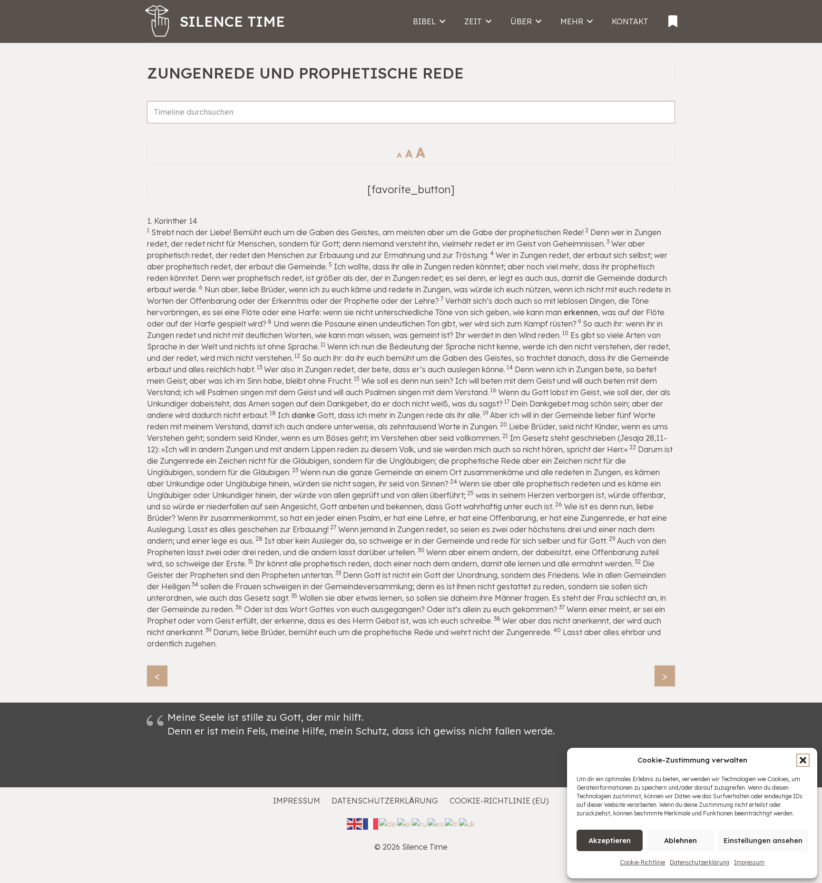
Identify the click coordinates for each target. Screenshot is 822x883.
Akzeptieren (609, 840)
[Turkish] (452, 823)
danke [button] (303, 415)
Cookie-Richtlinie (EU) (499, 800)
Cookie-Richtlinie (642, 862)
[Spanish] (436, 823)
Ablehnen (680, 840)
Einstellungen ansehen (763, 840)
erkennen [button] (581, 312)
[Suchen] (664, 122)
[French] (371, 823)
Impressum (749, 862)
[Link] (672, 18)
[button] (803, 760)
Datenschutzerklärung (699, 862)
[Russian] (420, 823)
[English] (355, 823)
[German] (388, 823)
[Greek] (404, 823)
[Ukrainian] (467, 823)
